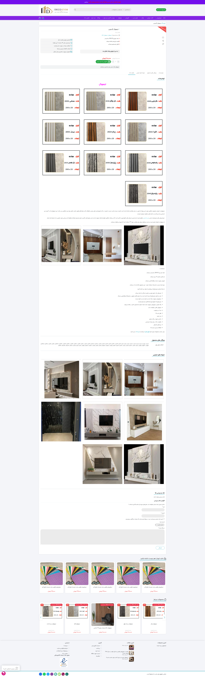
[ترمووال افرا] (128, 611)
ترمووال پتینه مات (102, 624)
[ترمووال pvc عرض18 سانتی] (77, 614)
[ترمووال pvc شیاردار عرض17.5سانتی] (154, 614)
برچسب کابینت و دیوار (109, 18)
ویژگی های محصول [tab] (151, 73)
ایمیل (163, 513)
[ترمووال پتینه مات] (102, 611)
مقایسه (98, 656)
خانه (164, 18)
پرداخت (98, 648)
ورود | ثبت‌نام (160, 9)
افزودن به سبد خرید (102, 62)
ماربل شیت (135, 18)
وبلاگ (98, 18)
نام (163, 507)
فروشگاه (163, 23)
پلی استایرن (146, 218)
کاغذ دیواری (150, 18)
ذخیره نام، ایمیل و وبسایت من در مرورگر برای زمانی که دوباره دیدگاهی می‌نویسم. (144, 519)
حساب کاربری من (96, 646)
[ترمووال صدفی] (51, 611)
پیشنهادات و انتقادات (62, 651)
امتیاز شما (162, 522)
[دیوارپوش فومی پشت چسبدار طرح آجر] (154, 573)
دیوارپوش (159, 18)
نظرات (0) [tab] (131, 73)
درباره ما (66, 646)
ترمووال (120, 18)
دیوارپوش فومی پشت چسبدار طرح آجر (153, 587)
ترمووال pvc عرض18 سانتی (77, 628)
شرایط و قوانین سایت (62, 648)
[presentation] (164, 617)
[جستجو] (75, 9)
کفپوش (127, 18)
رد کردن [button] (86, 2)
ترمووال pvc (105, 35)
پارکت (142, 18)
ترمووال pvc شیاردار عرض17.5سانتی (154, 628)
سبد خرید (93, 18)
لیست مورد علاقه (95, 653)
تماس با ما (86, 18)
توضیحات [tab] (161, 73)
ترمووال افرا (128, 624)
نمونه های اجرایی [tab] (140, 73)
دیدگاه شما (161, 528)
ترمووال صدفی (51, 624)
